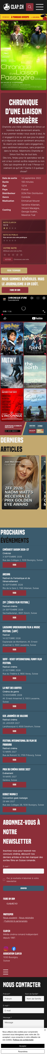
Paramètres (22, 1051)
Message (7, 1017)
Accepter (22, 1046)
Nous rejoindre (26, 917)
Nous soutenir (10, 917)
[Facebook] (14, 948)
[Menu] (39, 7)
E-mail (6, 866)
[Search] (29, 7)
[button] (14, 565)
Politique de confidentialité (23, 1039)
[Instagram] (6, 948)
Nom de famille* (31, 994)
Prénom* (6, 994)
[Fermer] (43, 1031)
